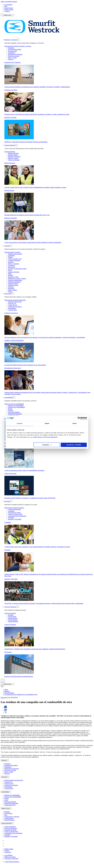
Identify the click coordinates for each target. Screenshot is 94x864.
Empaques (11, 48)
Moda (9, 273)
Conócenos (7, 852)
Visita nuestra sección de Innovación (15, 300)
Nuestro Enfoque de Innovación (13, 780)
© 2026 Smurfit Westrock (11, 861)
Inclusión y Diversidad (14, 519)
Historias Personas (13, 153)
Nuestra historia (8, 818)
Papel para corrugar (13, 56)
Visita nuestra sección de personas (14, 507)
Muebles (10, 275)
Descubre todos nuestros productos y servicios (17, 46)
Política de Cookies (10, 857)
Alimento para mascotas (15, 254)
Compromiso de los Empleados (17, 516)
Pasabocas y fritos (13, 277)
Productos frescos (13, 283)
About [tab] (75, 423)
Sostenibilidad (8, 397)
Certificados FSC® (10, 805)
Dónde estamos (8, 9)
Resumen (10, 615)
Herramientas (12, 308)
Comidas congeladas (14, 260)
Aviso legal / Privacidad (11, 858)
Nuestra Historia (13, 620)
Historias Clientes (13, 158)
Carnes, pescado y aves (15, 259)
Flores (10, 270)
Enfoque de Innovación (15, 301)
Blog (5, 6)
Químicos (11, 287)
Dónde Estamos (12, 618)
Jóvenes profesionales (10, 828)
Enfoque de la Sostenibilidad (16, 407)
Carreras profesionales (14, 509)
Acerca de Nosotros (10, 607)
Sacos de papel (12, 51)
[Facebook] (5, 843)
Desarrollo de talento (10, 830)
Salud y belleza (12, 290)
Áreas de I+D (12, 303)
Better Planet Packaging (15, 413)
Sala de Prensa (8, 8)
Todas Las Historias (14, 160)
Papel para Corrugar (10, 770)
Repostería (11, 288)
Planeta (10, 409)
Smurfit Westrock (13, 621)
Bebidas (10, 257)
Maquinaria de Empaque (15, 54)
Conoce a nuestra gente (11, 831)
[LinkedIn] (5, 840)
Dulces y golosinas (13, 263)
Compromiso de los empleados (13, 833)
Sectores (6, 246)
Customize (45, 445)
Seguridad (11, 517)
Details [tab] (47, 423)
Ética (5, 815)
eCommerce (11, 265)
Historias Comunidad (14, 156)
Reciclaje (10, 59)
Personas (10, 410)
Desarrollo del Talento (14, 512)
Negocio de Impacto (14, 412)
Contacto (7, 11)
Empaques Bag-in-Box (14, 49)
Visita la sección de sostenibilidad (14, 404)
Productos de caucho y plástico (17, 278)
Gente (6, 800)
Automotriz (11, 255)
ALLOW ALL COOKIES (73, 445)
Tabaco (10, 291)
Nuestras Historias (9, 145)
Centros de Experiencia (15, 306)
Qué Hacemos (12, 616)
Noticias (6, 850)
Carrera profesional (10, 826)
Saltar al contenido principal (9, 1)
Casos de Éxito (12, 310)
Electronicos (11, 267)
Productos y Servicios (10, 39)
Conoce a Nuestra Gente (15, 514)
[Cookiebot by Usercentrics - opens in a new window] (79, 418)
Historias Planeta (13, 155)
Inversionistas (8, 4)
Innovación (7, 293)
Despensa (11, 262)
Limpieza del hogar (13, 272)
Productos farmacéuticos (15, 280)
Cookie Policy (37, 437)
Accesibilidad (8, 855)
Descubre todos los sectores (12, 252)
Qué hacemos (8, 813)
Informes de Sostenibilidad (16, 405)
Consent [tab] (19, 423)
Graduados (11, 511)
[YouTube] (5, 846)
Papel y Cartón (12, 57)
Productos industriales (14, 282)
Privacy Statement (51, 437)
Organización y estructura (11, 816)
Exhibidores (11, 52)
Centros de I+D (12, 305)
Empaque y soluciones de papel (17, 268)
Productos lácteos (13, 285)
